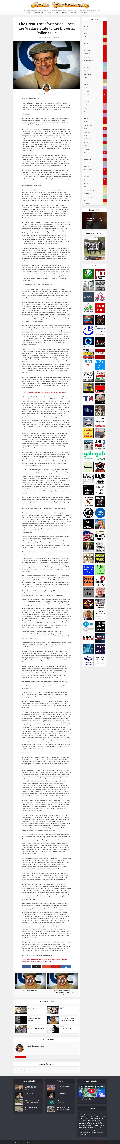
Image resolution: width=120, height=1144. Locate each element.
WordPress (40, 1142)
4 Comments (60, 1088)
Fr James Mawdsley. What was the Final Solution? (31, 1087)
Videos (73, 12)
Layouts (93, 1142)
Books (56, 12)
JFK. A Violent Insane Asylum (31, 1108)
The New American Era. (67, 1009)
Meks (29, 1142)
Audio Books (83, 12)
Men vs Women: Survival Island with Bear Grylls (32, 1101)
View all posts (20, 1057)
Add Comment (44, 37)
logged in (26, 1070)
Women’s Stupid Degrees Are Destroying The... (94, 219)
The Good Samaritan (63, 1086)
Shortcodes (99, 1142)
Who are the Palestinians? (36, 1028)
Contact (49, 12)
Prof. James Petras (55, 37)
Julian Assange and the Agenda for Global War (67, 1019)
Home (29, 12)
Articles (64, 12)
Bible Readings (38, 12)
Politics (46, 20)
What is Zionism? (65, 1028)
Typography (88, 1142)
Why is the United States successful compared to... (64, 1108)
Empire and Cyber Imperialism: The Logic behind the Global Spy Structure (44, 392)
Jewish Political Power (35, 1009)
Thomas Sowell (29, 1093)
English (59, 1100)
